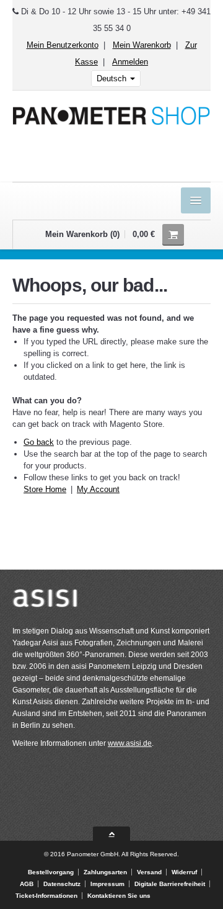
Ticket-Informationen (46, 895)
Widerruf (184, 872)
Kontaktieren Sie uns (119, 895)
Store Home (45, 489)
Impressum (107, 883)
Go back (39, 442)
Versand (149, 872)
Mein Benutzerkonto (62, 45)
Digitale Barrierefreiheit (169, 883)
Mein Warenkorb (142, 45)
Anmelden (130, 61)
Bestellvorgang (51, 872)
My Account (98, 489)
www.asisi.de (130, 743)
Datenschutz (62, 883)
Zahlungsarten (105, 872)
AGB (26, 883)
